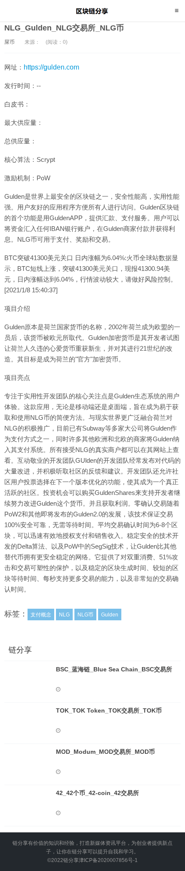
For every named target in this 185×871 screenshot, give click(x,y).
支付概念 (41, 615)
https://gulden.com (51, 67)
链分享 (93, 10)
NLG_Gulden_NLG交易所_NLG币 (64, 28)
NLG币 (85, 615)
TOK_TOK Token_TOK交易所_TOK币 (109, 710)
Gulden (109, 615)
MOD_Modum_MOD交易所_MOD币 (105, 751)
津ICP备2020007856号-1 (108, 860)
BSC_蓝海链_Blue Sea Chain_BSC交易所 (114, 669)
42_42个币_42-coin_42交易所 (97, 792)
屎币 (9, 42)
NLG (64, 615)
